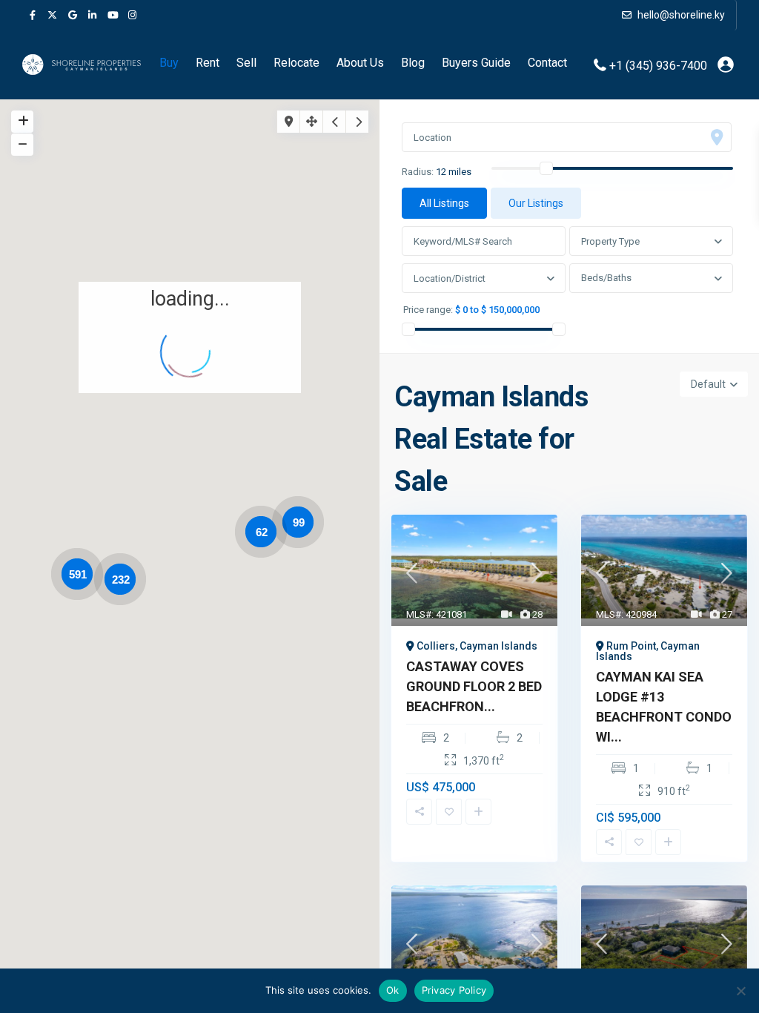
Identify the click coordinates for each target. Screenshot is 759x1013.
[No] (740, 990)
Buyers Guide (476, 63)
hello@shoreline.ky (680, 15)
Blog (413, 63)
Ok (393, 990)
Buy (169, 63)
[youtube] (112, 15)
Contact (547, 63)
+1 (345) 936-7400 (658, 65)
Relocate (296, 63)
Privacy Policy (454, 990)
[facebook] (32, 15)
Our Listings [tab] (535, 203)
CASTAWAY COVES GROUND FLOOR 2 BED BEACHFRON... (474, 686)
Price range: (428, 310)
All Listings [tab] (444, 203)
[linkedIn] (92, 15)
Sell (246, 63)
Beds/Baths (606, 277)
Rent (207, 63)
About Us (360, 63)
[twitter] (52, 15)
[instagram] (132, 15)
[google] (72, 15)
